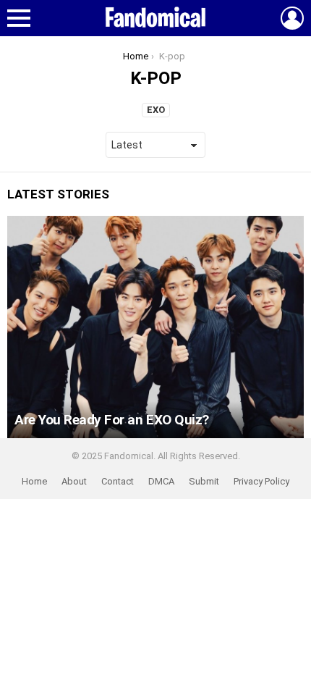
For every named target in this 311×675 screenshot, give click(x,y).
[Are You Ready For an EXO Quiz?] (155, 327)
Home (34, 481)
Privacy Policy (261, 481)
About (74, 481)
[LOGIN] (292, 18)
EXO (156, 109)
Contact (117, 481)
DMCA (161, 481)
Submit (204, 481)
